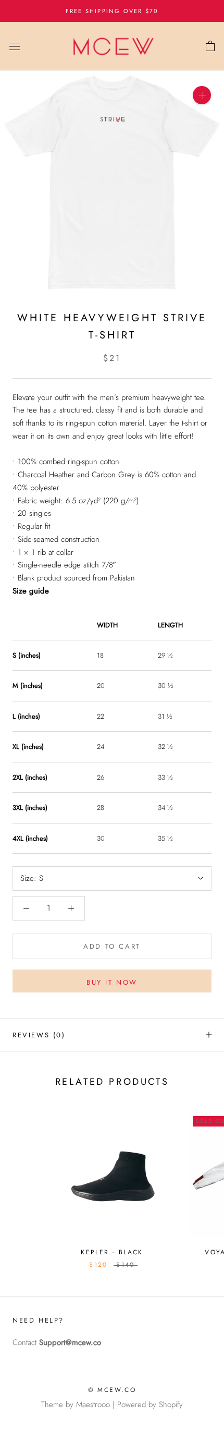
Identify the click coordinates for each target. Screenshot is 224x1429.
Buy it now (112, 982)
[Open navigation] (14, 46)
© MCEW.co (112, 1390)
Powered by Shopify (150, 1404)
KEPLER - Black (112, 1252)
